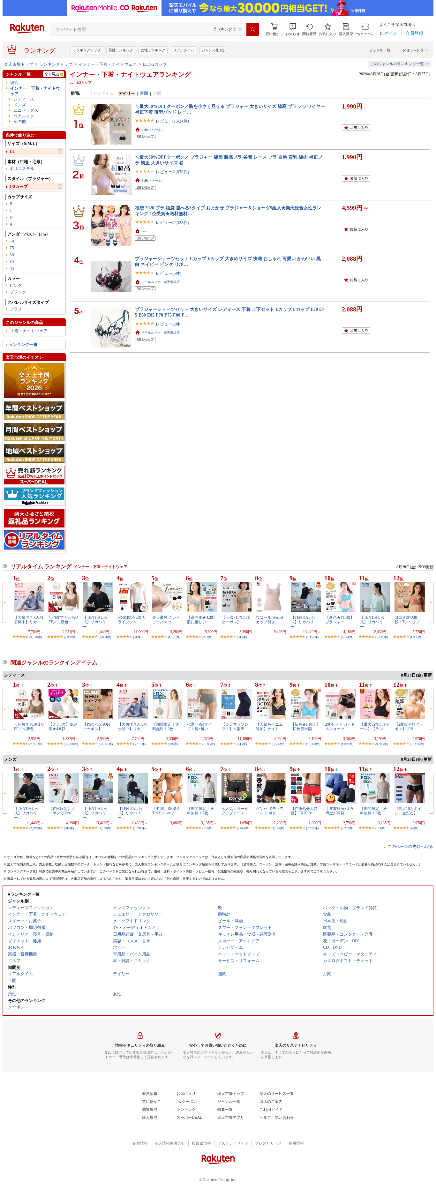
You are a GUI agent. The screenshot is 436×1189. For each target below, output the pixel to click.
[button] (293, 29)
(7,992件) (70, 637)
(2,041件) (243, 828)
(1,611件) (381, 637)
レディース (23, 99)
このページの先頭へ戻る (410, 846)
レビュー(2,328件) (172, 222)
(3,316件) (35, 637)
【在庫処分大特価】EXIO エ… (304, 810)
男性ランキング (121, 50)
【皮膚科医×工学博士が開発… (339, 810)
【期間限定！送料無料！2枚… (165, 726)
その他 (19, 121)
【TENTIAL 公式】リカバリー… (95, 622)
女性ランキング (153, 50)
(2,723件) (347, 828)
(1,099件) (347, 744)
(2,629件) (35, 828)
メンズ (19, 104)
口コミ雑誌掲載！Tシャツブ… (409, 619)
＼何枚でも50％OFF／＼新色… (63, 619)
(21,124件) (417, 744)
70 (12, 241)
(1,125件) (174, 637)
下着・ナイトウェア (29, 330)
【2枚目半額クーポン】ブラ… (409, 726)
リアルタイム (183, 50)
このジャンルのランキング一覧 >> (399, 64)
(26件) (414, 828)
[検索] (252, 29)
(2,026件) (312, 828)
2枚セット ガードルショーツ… (340, 726)
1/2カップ (19, 186)
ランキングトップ (87, 50)
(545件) (69, 828)
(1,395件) (208, 744)
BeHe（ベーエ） (152, 129)
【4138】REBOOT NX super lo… (166, 810)
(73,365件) (106, 744)
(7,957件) (35, 744)
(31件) (137, 637)
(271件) (207, 637)
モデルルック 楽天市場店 (160, 282)
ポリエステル (22, 168)
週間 (144, 93)
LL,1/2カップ (155, 64)
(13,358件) (313, 744)
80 (12, 254)
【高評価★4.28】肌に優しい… (202, 619)
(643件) (242, 744)
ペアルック (23, 116)
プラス (16, 309)
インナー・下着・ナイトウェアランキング (130, 74)
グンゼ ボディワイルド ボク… (270, 810)
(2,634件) (105, 637)
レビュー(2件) (168, 324)
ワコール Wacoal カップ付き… (269, 619)
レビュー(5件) (168, 273)
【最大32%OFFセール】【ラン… (375, 726)
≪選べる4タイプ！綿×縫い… (199, 726)
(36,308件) (71, 744)
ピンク (16, 285)
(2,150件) (312, 637)
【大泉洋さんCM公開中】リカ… (28, 619)
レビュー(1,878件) (172, 171)
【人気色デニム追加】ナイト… (269, 726)
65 (12, 268)
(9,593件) (381, 744)
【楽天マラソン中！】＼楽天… (235, 726)
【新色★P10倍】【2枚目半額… (305, 726)
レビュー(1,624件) (172, 121)
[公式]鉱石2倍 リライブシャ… (132, 619)
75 (12, 247)
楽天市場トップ (18, 64)
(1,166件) (278, 828)
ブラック (18, 292)
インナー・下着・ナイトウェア (108, 64)
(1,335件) (416, 637)
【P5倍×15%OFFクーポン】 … (236, 619)
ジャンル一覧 (379, 50)
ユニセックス (25, 110)
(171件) (207, 828)
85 (12, 261)
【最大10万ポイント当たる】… (408, 810)
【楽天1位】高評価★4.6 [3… (63, 726)
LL (12, 151)
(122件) (380, 828)
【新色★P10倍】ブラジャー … (339, 619)
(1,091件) (139, 828)
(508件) (173, 744)
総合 (14, 82)
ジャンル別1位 (213, 50)
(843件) (242, 637)
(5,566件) (278, 744)
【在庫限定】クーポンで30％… (62, 810)
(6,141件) (347, 637)
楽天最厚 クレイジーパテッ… (166, 619)
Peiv (144, 231)
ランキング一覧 (23, 344)
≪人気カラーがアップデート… (235, 810)
